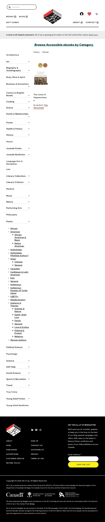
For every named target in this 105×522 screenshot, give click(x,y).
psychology (11, 354)
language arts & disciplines (14, 162)
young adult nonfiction (17, 405)
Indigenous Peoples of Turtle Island (18, 290)
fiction (9, 122)
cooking (10, 101)
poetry (9, 221)
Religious (18, 336)
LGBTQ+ (14, 296)
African (14, 228)
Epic (12, 278)
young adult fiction (15, 398)
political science (14, 347)
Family (17, 320)
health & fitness (14, 128)
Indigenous (15, 284)
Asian (13, 259)
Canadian (15, 268)
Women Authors (18, 340)
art (7, 61)
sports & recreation (16, 379)
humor (9, 141)
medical (10, 189)
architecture (12, 55)
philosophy (11, 214)
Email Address (74, 454)
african (45, 52)
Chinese (18, 261)
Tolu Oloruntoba (41, 106)
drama (9, 107)
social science (13, 373)
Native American (19, 244)
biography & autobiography (13, 69)
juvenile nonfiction (15, 154)
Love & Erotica (21, 327)
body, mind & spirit (15, 77)
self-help (11, 367)
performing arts (14, 208)
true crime (11, 392)
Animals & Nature (19, 310)
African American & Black (20, 237)
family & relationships (17, 114)
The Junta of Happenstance (40, 97)
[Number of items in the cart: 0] (96, 14)
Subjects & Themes (15, 304)
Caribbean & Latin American (19, 273)
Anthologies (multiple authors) (19, 254)
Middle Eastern (17, 299)
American (15, 231)
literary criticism (15, 182)
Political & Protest (19, 331)
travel (9, 385)
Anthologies (16, 249)
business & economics (17, 84)
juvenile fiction (14, 148)
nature (9, 201)
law (8, 169)
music (9, 195)
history (9, 135)
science (10, 360)
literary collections (16, 176)
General (18, 265)
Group (32, 504)
